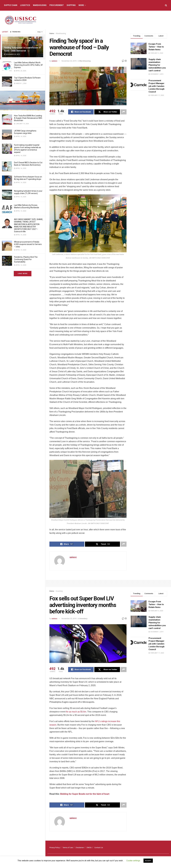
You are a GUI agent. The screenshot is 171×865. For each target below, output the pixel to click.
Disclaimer (80, 848)
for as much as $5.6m (76, 712)
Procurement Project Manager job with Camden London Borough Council (156, 86)
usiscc (54, 61)
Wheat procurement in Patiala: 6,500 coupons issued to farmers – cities (28, 244)
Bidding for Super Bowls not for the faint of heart (84, 794)
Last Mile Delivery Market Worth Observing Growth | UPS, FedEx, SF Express (28, 64)
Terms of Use (68, 848)
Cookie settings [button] (133, 860)
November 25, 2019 (69, 61)
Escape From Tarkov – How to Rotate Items (156, 47)
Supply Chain (10, 5)
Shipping (71, 5)
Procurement (56, 5)
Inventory (59, 591)
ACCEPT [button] (148, 861)
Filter (39, 32)
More (81, 5)
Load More (22, 273)
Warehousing (39, 5)
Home (51, 33)
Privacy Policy (54, 848)
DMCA (89, 848)
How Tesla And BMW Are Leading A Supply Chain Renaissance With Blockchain (28, 118)
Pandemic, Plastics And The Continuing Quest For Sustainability (26, 259)
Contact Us (98, 848)
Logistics (25, 5)
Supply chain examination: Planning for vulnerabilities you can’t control (157, 65)
